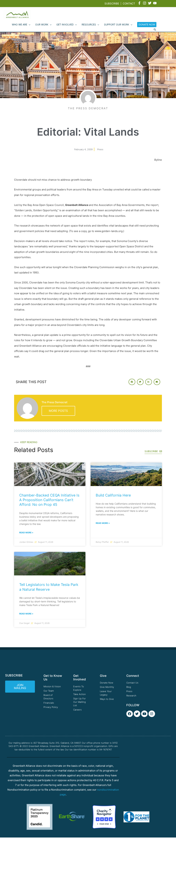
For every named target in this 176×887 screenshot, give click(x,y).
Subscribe (111, 3)
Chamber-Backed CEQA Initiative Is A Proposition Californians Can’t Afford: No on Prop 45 (49, 500)
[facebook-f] (140, 3)
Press (100, 149)
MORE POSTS (58, 410)
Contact (129, 3)
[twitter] (150, 3)
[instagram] (145, 3)
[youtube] (155, 3)
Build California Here (113, 495)
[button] (154, 30)
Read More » (26, 532)
